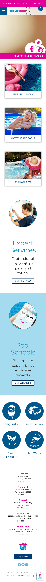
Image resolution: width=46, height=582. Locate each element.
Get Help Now (23, 280)
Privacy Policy (33, 576)
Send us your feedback (27, 56)
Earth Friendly (11, 454)
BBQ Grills (11, 424)
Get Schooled (23, 383)
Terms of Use (21, 576)
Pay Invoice (23, 556)
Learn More (37, 3)
